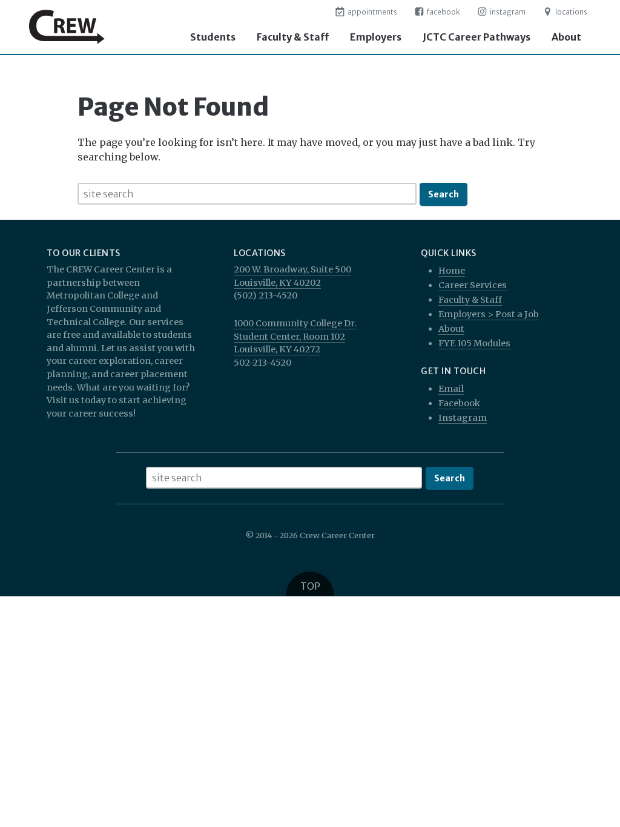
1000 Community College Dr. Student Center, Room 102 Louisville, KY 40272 (295, 336)
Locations (570, 11)
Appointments (371, 11)
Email (451, 388)
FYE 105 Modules (474, 343)
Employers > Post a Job (488, 314)
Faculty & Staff (293, 37)
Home (451, 270)
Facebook (442, 11)
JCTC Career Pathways (476, 37)
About (566, 37)
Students (213, 37)
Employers (375, 37)
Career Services (472, 285)
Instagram (507, 11)
